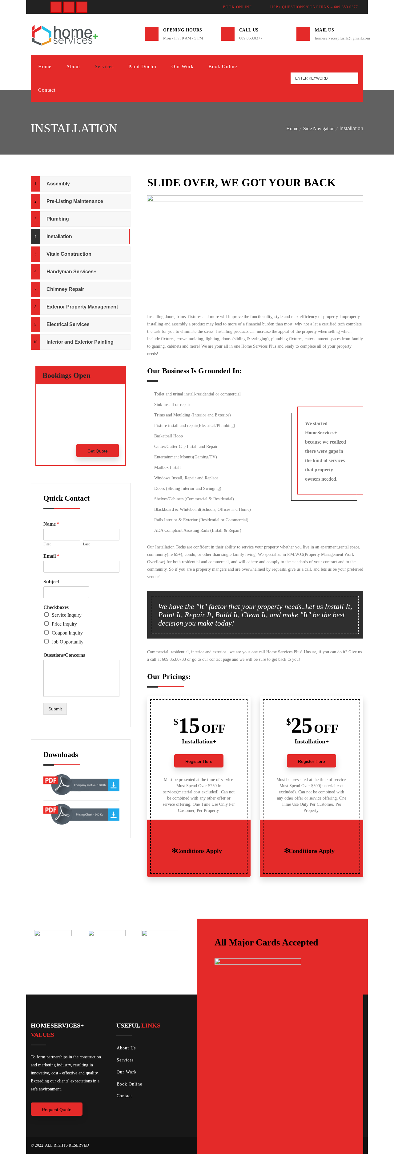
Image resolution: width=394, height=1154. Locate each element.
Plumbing (57, 218)
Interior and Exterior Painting (80, 342)
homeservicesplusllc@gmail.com (339, 38)
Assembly (58, 183)
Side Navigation (319, 128)
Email (51, 556)
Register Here (198, 761)
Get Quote (97, 451)
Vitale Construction (68, 254)
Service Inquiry (67, 615)
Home (292, 128)
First (47, 544)
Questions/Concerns (64, 655)
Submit (55, 708)
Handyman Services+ (71, 271)
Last (86, 544)
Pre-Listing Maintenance (74, 201)
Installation (59, 236)
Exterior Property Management (82, 306)
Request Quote (56, 1109)
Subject (51, 581)
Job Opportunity (67, 641)
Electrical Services (68, 324)
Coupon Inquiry (67, 632)
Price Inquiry (64, 624)
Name (51, 524)
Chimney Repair (65, 289)
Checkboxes (56, 607)
